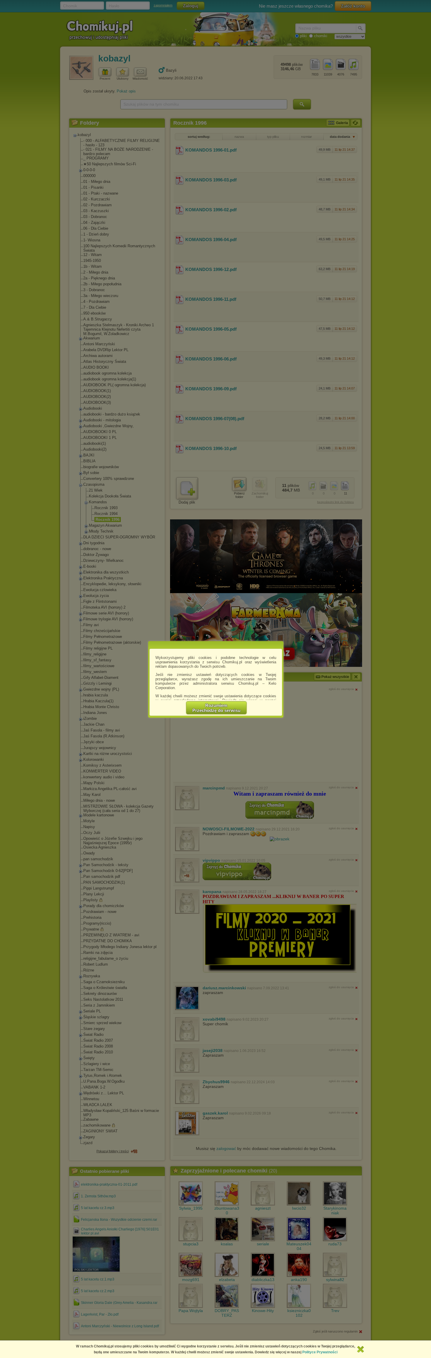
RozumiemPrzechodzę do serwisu (216, 708)
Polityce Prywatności (319, 1352)
